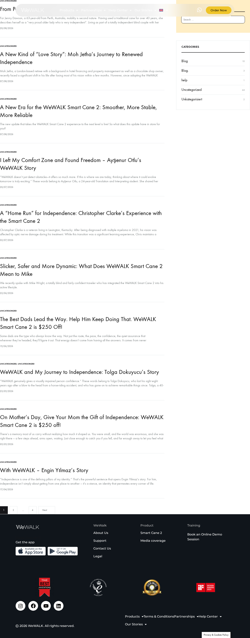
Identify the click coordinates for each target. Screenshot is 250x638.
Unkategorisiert (191, 99)
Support (99, 540)
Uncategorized (8, 46)
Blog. (184, 71)
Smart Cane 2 (151, 533)
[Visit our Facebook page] (33, 606)
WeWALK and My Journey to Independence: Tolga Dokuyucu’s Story (79, 372)
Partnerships (91, 10)
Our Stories (143, 10)
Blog (184, 61)
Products (67, 10)
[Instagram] (20, 606)
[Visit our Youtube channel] (46, 606)
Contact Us (102, 548)
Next (44, 510)
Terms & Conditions (159, 616)
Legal (97, 556)
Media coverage (153, 540)
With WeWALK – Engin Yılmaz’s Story (44, 470)
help (184, 80)
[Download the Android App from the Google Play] (63, 551)
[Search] (238, 21)
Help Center (118, 10)
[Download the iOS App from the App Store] (31, 551)
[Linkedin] (58, 606)
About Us (100, 533)
